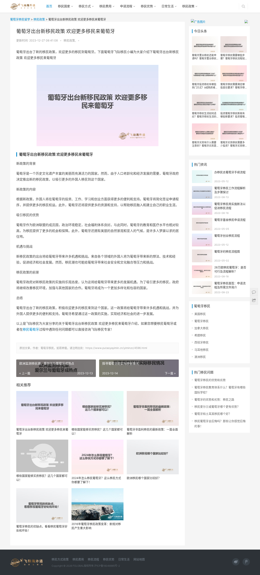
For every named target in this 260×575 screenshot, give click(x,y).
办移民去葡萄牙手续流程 (230, 172)
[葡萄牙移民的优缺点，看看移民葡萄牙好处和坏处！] (42, 505)
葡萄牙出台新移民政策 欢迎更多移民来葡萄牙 (42, 431)
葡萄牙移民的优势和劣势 (210, 380)
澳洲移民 (200, 356)
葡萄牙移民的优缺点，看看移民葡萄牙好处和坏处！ (41, 528)
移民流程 (93, 559)
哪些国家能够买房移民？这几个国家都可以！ (97, 431)
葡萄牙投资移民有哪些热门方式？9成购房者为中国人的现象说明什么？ (205, 86)
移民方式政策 (60, 559)
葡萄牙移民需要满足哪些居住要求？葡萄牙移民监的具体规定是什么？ (232, 86)
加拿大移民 (201, 328)
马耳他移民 (201, 349)
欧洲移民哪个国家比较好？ (144, 478)
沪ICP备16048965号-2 (107, 565)
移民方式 (85, 6)
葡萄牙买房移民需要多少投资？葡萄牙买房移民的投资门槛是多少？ (232, 144)
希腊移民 (200, 335)
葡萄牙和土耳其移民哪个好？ (212, 413)
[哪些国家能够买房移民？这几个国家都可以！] (98, 408)
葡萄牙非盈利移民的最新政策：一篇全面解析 (152, 431)
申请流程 (126, 6)
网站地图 (139, 559)
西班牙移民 (201, 342)
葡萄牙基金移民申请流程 (230, 219)
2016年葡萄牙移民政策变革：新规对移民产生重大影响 (96, 526)
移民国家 (64, 6)
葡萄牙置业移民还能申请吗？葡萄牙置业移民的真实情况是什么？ (204, 57)
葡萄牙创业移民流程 (227, 235)
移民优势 (147, 6)
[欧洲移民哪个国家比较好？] (153, 457)
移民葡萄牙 (31, 329)
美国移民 (200, 314)
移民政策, (70, 40)
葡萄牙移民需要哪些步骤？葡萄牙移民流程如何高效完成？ (232, 57)
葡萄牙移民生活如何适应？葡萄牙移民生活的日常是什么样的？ (204, 115)
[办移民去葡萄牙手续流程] (202, 172)
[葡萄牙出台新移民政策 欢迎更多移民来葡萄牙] (42, 408)
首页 (49, 6)
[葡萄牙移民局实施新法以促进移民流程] (202, 204)
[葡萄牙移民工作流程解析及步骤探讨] (202, 188)
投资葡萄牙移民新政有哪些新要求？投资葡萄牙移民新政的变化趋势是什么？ (232, 115)
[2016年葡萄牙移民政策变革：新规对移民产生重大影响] (98, 504)
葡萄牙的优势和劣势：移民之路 (214, 399)
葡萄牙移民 (201, 321)
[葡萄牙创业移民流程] (202, 236)
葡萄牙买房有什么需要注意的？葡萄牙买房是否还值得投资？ (204, 144)
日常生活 (167, 6)
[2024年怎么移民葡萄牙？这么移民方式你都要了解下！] (98, 457)
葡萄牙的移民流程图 (227, 251)
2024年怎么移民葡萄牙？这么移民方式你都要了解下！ (96, 480)
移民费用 (105, 6)
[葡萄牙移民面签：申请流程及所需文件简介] (202, 283)
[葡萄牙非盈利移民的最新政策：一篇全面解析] (153, 408)
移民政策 (188, 6)
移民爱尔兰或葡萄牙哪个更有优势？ (217, 406)
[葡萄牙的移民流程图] (202, 252)
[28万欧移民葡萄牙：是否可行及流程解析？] (202, 268)
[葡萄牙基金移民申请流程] (202, 220)
